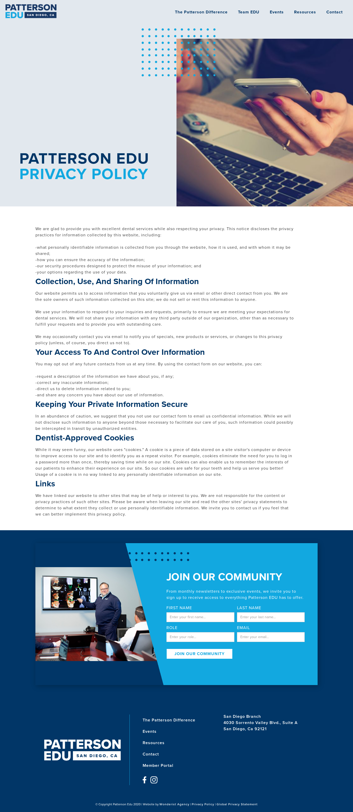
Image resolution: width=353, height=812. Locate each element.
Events (277, 12)
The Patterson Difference (201, 12)
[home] (31, 11)
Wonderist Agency (174, 804)
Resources (305, 12)
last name (249, 607)
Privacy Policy (203, 804)
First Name (179, 607)
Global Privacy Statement (237, 804)
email (243, 627)
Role (172, 627)
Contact (334, 12)
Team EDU (248, 12)
